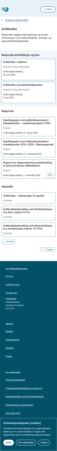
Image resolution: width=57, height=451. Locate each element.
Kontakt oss (11, 293)
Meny (49, 9)
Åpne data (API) (13, 413)
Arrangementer (12, 340)
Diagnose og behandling (16, 20)
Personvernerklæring (15, 380)
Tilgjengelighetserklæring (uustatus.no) (24, 388)
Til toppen (49, 250)
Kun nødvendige (26, 442)
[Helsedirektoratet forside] (4, 9)
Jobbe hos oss (12, 284)
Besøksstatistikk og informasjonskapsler (25, 396)
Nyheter (9, 331)
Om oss (9, 276)
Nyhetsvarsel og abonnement (19, 405)
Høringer (10, 348)
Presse (9, 356)
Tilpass (44, 442)
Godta (8, 442)
